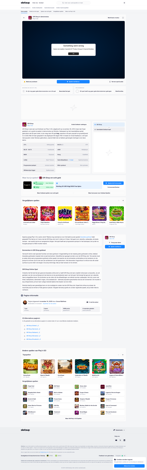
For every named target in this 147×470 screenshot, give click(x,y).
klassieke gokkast (86, 237)
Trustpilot (120, 455)
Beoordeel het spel (64, 91)
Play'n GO (30, 125)
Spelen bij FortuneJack (114, 183)
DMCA (59, 455)
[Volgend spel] (123, 200)
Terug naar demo (116, 242)
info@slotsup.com (44, 452)
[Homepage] (25, 3)
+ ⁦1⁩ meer (70, 160)
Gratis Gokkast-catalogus (79, 124)
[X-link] (120, 440)
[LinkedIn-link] (124, 440)
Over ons (35, 2)
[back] (24, 17)
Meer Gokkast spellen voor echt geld (47, 193)
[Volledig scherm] (123, 17)
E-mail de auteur (93, 302)
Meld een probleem (31, 81)
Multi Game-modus (113, 17)
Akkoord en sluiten (129, 466)
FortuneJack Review (113, 187)
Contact (41, 2)
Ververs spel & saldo (117, 81)
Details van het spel (34, 11)
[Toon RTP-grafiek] (63, 145)
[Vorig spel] (119, 200)
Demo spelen (24, 11)
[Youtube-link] (116, 440)
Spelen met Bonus (74, 81)
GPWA (51, 455)
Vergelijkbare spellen (58, 11)
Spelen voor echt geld (46, 11)
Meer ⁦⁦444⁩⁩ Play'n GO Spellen (73, 418)
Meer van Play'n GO (70, 11)
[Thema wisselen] (124, 3)
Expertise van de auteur (49, 303)
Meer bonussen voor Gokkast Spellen (99, 193)
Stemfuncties (119, 91)
